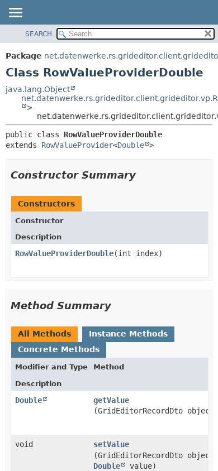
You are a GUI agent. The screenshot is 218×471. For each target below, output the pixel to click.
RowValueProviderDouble (64, 253)
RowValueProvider (77, 145)
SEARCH (38, 34)
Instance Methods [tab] (128, 333)
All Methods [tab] (44, 333)
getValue (111, 400)
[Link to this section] (143, 175)
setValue (111, 444)
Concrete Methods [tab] (58, 349)
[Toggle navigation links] (15, 13)
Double (130, 145)
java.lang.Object (38, 89)
